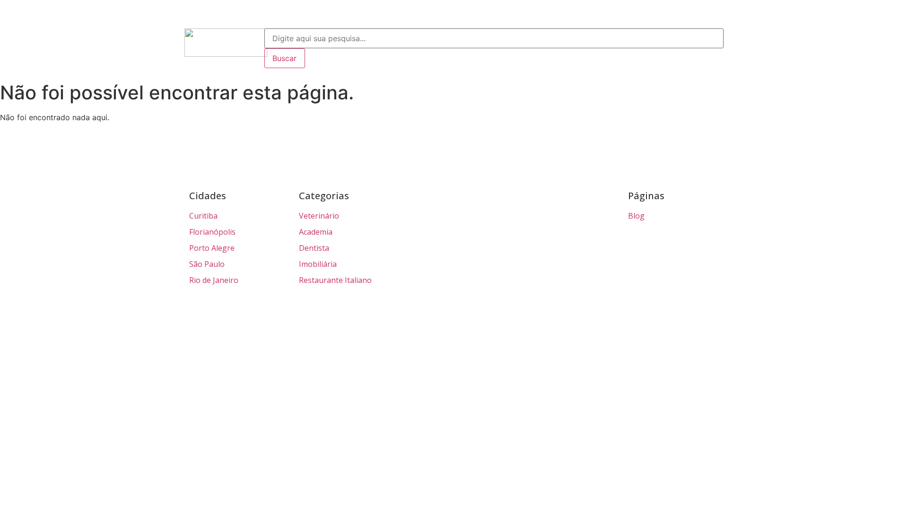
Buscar (284, 58)
